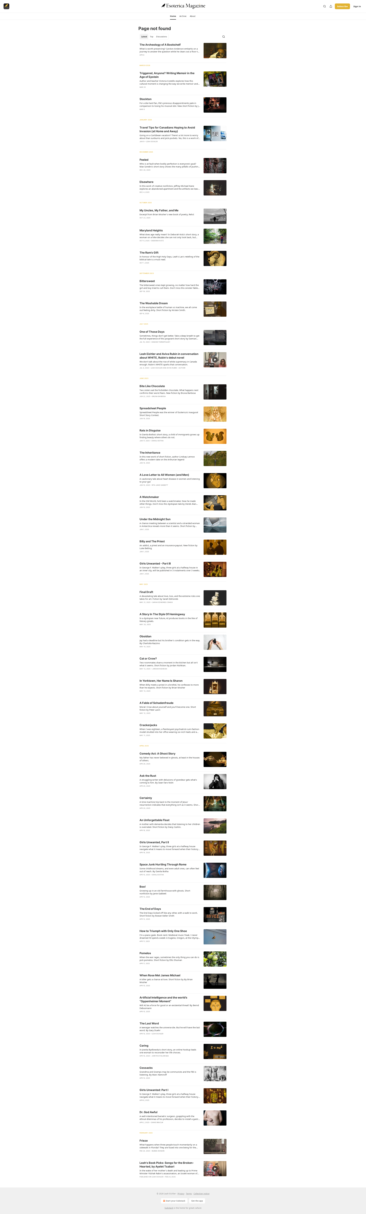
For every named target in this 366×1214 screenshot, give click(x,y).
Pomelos (145, 953)
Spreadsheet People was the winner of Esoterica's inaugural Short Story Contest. (169, 414)
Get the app (197, 1200)
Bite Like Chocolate (152, 386)
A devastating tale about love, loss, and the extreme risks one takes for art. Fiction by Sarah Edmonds (170, 597)
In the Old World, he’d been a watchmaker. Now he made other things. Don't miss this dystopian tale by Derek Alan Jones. (168, 502)
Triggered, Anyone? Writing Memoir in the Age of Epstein (167, 75)
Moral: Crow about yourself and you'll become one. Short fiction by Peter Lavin (168, 708)
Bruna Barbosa (159, 396)
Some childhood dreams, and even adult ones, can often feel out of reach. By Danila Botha (169, 870)
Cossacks (146, 1067)
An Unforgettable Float (154, 820)
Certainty (146, 798)
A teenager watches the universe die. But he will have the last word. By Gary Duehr (170, 1029)
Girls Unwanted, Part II (154, 842)
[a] (215, 360)
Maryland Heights (151, 230)
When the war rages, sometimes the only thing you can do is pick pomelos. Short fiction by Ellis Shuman (169, 958)
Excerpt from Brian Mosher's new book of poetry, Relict (167, 214)
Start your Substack (175, 1200)
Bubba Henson (158, 1151)
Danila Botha (158, 441)
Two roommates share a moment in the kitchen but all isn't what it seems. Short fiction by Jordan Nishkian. (169, 664)
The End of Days (150, 908)
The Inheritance (150, 452)
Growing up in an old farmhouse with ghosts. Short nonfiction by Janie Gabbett (165, 892)
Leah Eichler (152, 142)
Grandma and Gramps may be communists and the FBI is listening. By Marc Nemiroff (168, 1073)
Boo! (143, 886)
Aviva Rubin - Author (176, 368)
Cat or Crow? (148, 658)
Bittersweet (147, 281)
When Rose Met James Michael (160, 975)
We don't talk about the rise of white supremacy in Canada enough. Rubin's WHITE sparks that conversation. (168, 363)
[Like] (141, 489)
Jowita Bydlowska (160, 1056)
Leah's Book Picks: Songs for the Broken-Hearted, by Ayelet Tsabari (167, 1164)
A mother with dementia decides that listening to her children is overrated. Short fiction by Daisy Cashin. (170, 825)
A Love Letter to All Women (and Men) (164, 474)
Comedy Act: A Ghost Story (157, 753)
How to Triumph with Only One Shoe (163, 931)
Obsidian (145, 636)
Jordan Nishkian (159, 669)
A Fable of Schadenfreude (156, 703)
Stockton (146, 99)
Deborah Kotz (157, 241)
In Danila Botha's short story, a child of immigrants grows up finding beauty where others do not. (169, 436)
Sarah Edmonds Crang (162, 602)
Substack (169, 1208)
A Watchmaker (149, 497)
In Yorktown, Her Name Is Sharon (161, 680)
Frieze (144, 1140)
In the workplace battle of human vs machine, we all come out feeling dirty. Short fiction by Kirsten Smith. (168, 309)
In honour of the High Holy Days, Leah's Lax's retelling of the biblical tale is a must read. (169, 258)
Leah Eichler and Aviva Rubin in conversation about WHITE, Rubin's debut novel (169, 355)
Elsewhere (146, 182)
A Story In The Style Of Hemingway (162, 614)
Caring (144, 1045)
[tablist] (154, 36)
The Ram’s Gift (149, 252)
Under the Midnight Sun (155, 519)
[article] (183, 52)
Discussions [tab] (161, 36)
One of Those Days (152, 331)
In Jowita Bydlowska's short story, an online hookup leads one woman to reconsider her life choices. (168, 1051)
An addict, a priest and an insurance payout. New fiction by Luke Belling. (168, 547)
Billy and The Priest (152, 541)
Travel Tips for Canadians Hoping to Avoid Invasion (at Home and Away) (167, 129)
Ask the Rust (148, 775)
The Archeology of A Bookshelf (160, 44)
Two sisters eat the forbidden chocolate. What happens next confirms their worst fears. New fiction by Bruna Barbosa (169, 391)
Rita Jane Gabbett (160, 485)
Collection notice (201, 1193)
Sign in (357, 6)
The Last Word (149, 1023)
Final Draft (146, 592)
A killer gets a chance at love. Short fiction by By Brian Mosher (166, 981)
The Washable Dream (154, 303)
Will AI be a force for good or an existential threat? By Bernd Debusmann (169, 1007)
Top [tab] (151, 36)
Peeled (144, 159)
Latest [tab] (144, 36)
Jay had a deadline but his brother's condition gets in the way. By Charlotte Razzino (170, 642)
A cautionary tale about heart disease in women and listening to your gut (170, 480)
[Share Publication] (331, 6)
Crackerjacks (148, 725)
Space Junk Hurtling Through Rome (163, 864)
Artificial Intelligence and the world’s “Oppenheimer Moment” (163, 999)
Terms (189, 1193)
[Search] (324, 6)
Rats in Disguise (150, 430)
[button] (173, 16)
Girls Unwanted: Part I (154, 1090)
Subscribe (342, 6)
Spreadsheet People (153, 408)
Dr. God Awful (148, 1112)
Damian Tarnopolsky (161, 342)
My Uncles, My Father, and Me (159, 210)
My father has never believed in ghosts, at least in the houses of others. (170, 759)
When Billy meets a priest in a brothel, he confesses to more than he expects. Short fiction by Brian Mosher (169, 686)
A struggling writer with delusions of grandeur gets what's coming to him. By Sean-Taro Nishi (168, 781)
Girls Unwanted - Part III (155, 563)
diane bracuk (157, 1122)
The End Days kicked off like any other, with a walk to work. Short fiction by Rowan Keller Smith (169, 914)
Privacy (181, 1193)
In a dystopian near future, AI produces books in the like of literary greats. (168, 619)
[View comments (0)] (161, 58)
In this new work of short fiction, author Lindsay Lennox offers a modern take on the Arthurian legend (167, 458)
